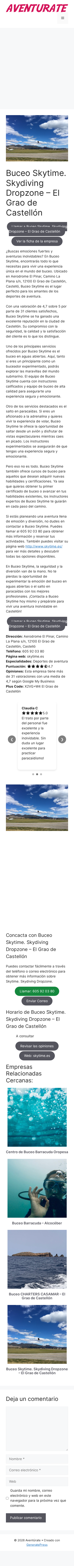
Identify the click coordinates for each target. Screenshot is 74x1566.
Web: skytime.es (37, 1056)
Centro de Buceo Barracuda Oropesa (37, 1152)
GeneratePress (37, 1545)
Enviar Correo (37, 1001)
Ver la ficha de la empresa (37, 241)
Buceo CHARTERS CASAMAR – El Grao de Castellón (37, 1296)
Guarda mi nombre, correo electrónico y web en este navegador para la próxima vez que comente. (38, 1498)
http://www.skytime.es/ (43, 546)
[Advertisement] (37, 66)
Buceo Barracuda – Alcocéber (37, 1223)
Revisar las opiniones (37, 1046)
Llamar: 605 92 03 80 (37, 991)
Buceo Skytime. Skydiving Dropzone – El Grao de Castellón (37, 1371)
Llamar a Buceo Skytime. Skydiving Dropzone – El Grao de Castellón (38, 229)
